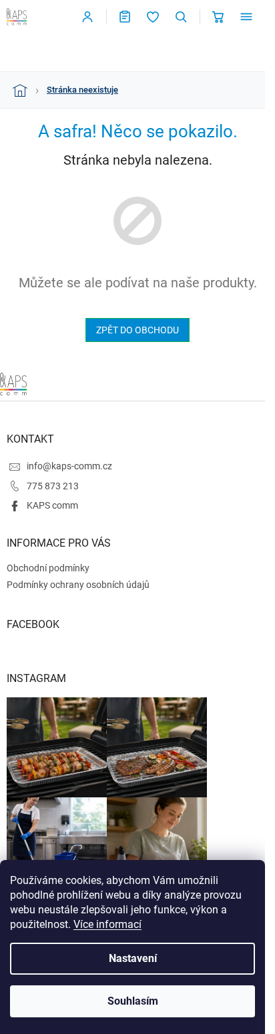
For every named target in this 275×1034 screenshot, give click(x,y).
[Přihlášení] (87, 16)
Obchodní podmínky (48, 568)
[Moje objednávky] (124, 16)
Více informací (107, 924)
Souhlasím (132, 1001)
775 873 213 (53, 486)
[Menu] (246, 16)
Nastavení (133, 958)
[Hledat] (181, 16)
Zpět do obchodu (137, 330)
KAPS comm (52, 505)
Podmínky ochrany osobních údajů (78, 584)
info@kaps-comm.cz (69, 466)
